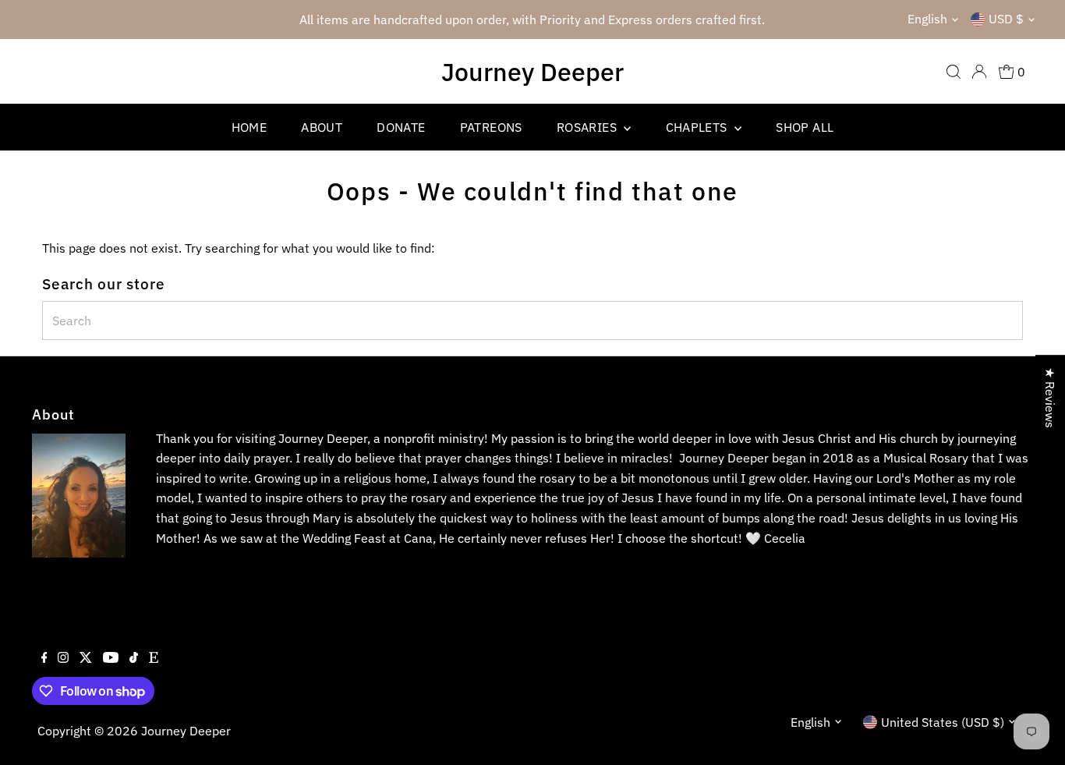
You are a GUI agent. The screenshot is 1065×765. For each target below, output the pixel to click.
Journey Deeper (532, 71)
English (927, 19)
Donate (401, 127)
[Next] (764, 19)
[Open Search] (953, 72)
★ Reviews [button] (1050, 397)
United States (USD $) (942, 722)
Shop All (804, 127)
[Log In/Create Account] (979, 72)
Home (249, 127)
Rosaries (589, 127)
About (321, 127)
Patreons (491, 127)
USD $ (1006, 19)
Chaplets (698, 127)
